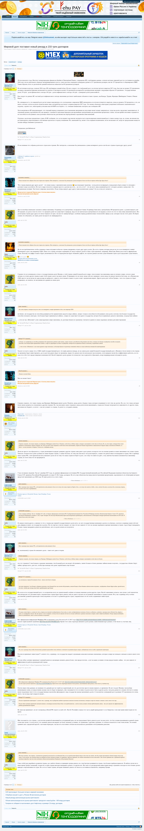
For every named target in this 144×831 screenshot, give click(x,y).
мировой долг (12, 62)
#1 (139, 139)
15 (14, 98)
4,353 (14, 168)
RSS (140, 826)
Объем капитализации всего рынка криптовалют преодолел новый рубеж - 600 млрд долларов (37, 800)
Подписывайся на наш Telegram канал (129, 43)
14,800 (13, 232)
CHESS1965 (8, 485)
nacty (6, 732)
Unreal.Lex (8, 190)
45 (14, 235)
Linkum (19, 495)
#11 (139, 460)
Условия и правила (137, 828)
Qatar (19, 262)
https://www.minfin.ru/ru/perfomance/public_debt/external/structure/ (96, 620)
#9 (139, 386)
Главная (8, 16)
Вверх (137, 826)
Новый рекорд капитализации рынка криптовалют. (22, 798)
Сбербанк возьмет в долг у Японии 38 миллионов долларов (25, 795)
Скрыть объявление (138, 37)
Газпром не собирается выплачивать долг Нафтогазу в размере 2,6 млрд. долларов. (34, 803)
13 (14, 746)
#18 (139, 714)
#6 (139, 284)
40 (14, 203)
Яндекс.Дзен (21, 414)
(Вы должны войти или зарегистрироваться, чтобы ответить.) (125, 784)
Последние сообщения (9, 19)
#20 (139, 770)
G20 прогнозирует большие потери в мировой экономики (24, 792)
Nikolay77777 (43, 49)
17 (14, 171)
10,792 (13, 743)
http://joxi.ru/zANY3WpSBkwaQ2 (50, 621)
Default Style (6, 826)
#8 (139, 357)
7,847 (14, 264)
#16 (139, 628)
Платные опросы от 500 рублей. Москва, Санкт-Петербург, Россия (34, 494)
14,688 (13, 200)
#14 (139, 571)
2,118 (14, 431)
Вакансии (68, 16)
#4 (139, 220)
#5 (139, 262)
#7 (139, 325)
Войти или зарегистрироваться (131, 1)
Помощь (127, 826)
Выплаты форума (116, 43)
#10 (139, 418)
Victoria (7, 415)
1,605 (14, 95)
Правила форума (46, 16)
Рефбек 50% (21, 158)
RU (10, 826)
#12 (139, 498)
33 (14, 504)
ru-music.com (21, 415)
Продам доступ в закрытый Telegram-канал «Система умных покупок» (36, 192)
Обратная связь (120, 826)
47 (14, 268)
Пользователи (23, 16)
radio (19, 220)
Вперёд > (19, 68)
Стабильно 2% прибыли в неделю (26, 156)
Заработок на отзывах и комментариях (28, 260)
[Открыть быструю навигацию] (138, 32)
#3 (139, 196)
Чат (37, 16)
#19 (139, 731)
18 (14, 434)
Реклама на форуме (58, 16)
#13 (139, 529)
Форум (15, 16)
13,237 (13, 501)
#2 (139, 160)
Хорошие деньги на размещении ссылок (27, 258)
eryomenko (8, 157)
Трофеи (32, 16)
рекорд (19, 62)
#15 (139, 599)
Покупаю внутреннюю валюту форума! (28, 194)
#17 (139, 667)
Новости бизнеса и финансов (19, 49)
